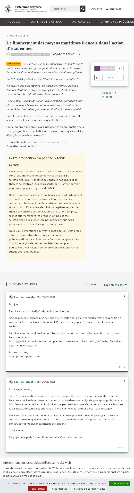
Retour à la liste (18, 35)
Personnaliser (58, 488)
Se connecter (113, 8)
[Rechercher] (82, 9)
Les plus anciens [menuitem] (114, 284)
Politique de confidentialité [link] (88, 488)
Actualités (81, 21)
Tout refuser (37, 488)
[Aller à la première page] (26, 9)
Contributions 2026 (46, 21)
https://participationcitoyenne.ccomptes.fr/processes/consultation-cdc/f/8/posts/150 (62, 341)
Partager (107, 93)
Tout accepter (119, 483)
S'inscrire (96, 8)
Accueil (14, 21)
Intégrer (107, 96)
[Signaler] (79, 54)
